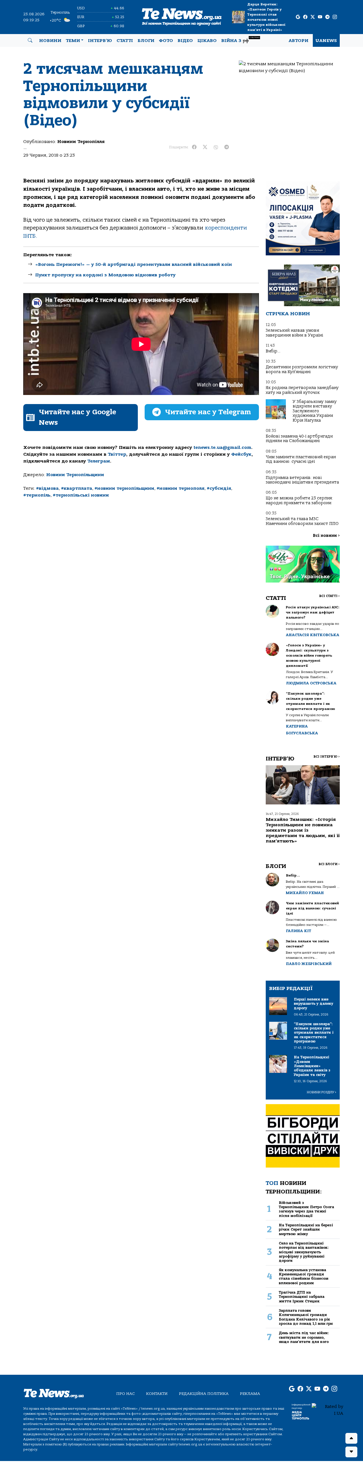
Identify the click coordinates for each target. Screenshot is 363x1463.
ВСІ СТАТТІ (329, 596)
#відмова (47, 488)
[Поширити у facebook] (194, 147)
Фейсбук (241, 454)
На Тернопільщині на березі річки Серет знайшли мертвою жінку (306, 1229)
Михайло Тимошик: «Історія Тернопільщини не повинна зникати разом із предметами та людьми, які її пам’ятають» (303, 830)
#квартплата (76, 488)
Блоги (146, 40)
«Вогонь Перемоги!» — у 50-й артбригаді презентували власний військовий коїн (133, 264)
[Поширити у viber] (216, 147)
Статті (125, 40)
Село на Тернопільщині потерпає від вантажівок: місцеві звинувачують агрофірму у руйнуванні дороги (304, 1252)
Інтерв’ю (100, 40)
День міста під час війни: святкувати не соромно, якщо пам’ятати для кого (304, 1337)
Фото (166, 40)
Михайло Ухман (305, 893)
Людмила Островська (311, 683)
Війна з (240, 40)
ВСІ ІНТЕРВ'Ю (326, 756)
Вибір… (273, 351)
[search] (30, 40)
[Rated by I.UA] (327, 1409)
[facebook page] (305, 17)
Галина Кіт (298, 931)
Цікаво (207, 40)
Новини (50, 40)
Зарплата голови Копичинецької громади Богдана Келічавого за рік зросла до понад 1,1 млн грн (306, 1317)
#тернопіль (36, 495)
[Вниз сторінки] (351, 1452)
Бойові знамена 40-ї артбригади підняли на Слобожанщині (299, 438)
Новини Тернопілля (81, 141)
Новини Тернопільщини (75, 474)
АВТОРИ (298, 40)
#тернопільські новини (81, 495)
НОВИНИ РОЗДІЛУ (321, 1092)
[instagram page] (335, 17)
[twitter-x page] (313, 17)
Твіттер (117, 454)
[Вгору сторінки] (351, 1438)
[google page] (298, 17)
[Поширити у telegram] (226, 147)
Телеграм (98, 461)
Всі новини (326, 535)
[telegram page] (327, 17)
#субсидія (219, 488)
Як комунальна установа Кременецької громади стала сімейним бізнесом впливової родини (303, 1276)
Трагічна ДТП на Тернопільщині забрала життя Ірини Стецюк (301, 1296)
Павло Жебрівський (309, 964)
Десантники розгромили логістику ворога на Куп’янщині (302, 369)
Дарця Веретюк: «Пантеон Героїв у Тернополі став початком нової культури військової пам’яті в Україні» (266, 17)
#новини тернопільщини (124, 488)
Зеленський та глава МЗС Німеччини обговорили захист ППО (302, 521)
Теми (73, 40)
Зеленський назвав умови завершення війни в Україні (294, 332)
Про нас (125, 1393)
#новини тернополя (180, 488)
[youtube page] (320, 17)
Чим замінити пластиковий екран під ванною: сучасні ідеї (301, 459)
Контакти (157, 1393)
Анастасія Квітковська (312, 635)
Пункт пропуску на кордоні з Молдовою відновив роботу (105, 275)
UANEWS (326, 40)
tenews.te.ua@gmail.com (222, 447)
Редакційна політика (204, 1393)
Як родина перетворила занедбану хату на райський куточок (302, 390)
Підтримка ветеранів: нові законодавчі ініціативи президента (302, 480)
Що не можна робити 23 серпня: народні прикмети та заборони (299, 500)
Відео (185, 40)
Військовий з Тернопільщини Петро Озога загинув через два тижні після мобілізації (306, 1209)
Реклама (250, 1393)
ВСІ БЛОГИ (329, 864)
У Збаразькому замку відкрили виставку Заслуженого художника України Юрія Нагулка (315, 411)
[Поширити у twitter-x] (205, 147)
